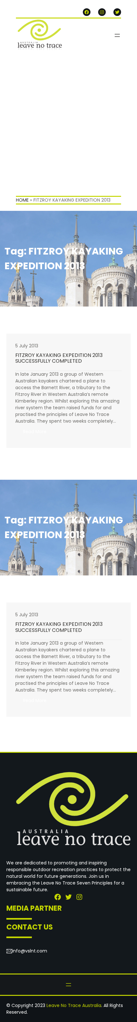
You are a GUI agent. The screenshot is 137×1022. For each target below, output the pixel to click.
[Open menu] (117, 35)
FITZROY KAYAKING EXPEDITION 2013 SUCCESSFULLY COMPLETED (59, 358)
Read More (38, 433)
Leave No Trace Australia (74, 1005)
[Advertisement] (68, 124)
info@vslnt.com (29, 951)
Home (22, 200)
